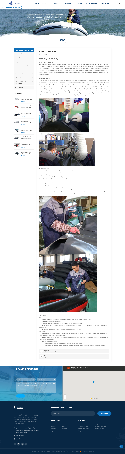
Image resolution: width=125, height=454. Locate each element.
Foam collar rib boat (20, 58)
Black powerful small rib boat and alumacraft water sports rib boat (26, 114)
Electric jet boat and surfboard (22, 66)
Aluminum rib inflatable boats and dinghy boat (26, 129)
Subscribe (104, 413)
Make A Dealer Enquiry (12, 7)
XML (68, 451)
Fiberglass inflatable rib (100, 424)
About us (46, 3)
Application (53, 428)
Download (78, 3)
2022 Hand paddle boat (100, 426)
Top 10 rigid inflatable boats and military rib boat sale (26, 137)
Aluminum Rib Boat (20, 54)
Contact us (104, 3)
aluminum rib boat (99, 428)
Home (37, 3)
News (63, 426)
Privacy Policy (74, 451)
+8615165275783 (20, 435)
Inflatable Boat (18, 78)
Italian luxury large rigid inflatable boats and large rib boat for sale (26, 106)
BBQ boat (17, 70)
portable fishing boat (83, 426)
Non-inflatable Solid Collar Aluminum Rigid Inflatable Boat (26, 153)
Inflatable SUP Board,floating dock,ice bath (22, 82)
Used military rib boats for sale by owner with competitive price (26, 98)
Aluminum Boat (19, 74)
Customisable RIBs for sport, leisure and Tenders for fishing (26, 145)
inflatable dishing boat (83, 428)
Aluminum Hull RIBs (82, 424)
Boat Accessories (19, 87)
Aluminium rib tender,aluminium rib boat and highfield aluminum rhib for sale (26, 122)
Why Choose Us (91, 3)
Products (56, 3)
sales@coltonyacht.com (22, 439)
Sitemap (63, 451)
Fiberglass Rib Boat (19, 62)
